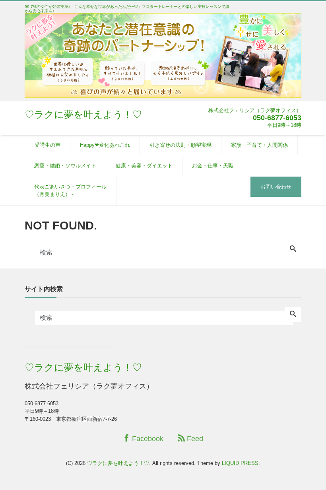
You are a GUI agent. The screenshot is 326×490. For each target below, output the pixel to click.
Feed (194, 439)
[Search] (293, 249)
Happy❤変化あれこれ (105, 145)
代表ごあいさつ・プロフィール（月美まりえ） (70, 191)
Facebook (146, 439)
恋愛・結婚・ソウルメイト (65, 166)
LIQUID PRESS (240, 463)
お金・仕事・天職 (212, 166)
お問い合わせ (275, 187)
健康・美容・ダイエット (144, 166)
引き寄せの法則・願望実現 (180, 145)
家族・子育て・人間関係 (259, 145)
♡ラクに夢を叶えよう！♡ (83, 114)
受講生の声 (47, 145)
